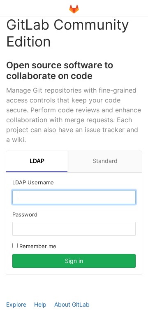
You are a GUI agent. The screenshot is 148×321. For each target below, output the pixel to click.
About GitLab (72, 304)
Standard (105, 160)
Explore (16, 304)
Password (24, 214)
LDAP (37, 160)
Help (40, 304)
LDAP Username (33, 182)
